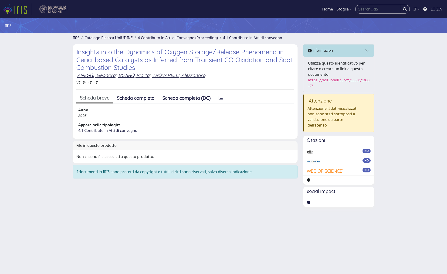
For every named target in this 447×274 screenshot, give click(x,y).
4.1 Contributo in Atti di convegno (252, 37)
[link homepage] (17, 9)
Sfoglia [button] (343, 9)
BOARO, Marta (133, 75)
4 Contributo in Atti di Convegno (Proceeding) (178, 37)
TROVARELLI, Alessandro (178, 75)
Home (327, 9)
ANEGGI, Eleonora (96, 75)
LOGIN (436, 9)
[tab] (221, 98)
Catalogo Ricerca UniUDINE (109, 37)
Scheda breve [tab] (94, 98)
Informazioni (323, 50)
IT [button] (415, 9)
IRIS (76, 37)
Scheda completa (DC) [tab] (187, 98)
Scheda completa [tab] (136, 98)
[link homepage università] (53, 9)
